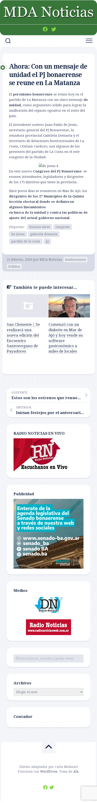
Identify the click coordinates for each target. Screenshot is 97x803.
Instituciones (75, 259)
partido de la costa (25, 241)
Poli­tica (14, 266)
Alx (76, 771)
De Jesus (18, 234)
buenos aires (39, 227)
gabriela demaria (43, 234)
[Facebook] (45, 29)
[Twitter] (53, 29)
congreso (62, 227)
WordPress (48, 771)
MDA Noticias (51, 260)
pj (47, 241)
